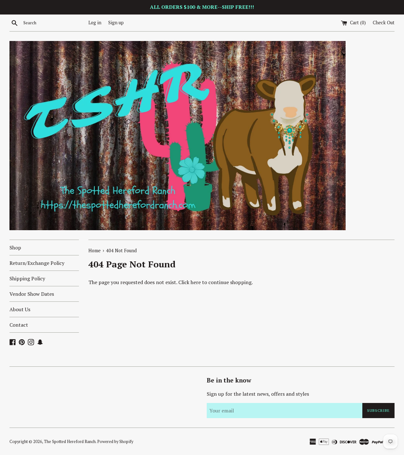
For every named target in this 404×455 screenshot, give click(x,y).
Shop (15, 247)
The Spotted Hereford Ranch (70, 441)
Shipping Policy (27, 278)
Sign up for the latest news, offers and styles (258, 393)
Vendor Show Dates (31, 293)
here (196, 282)
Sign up (116, 23)
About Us (19, 309)
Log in (94, 23)
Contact (18, 324)
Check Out (384, 23)
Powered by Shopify (115, 441)
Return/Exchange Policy (36, 263)
